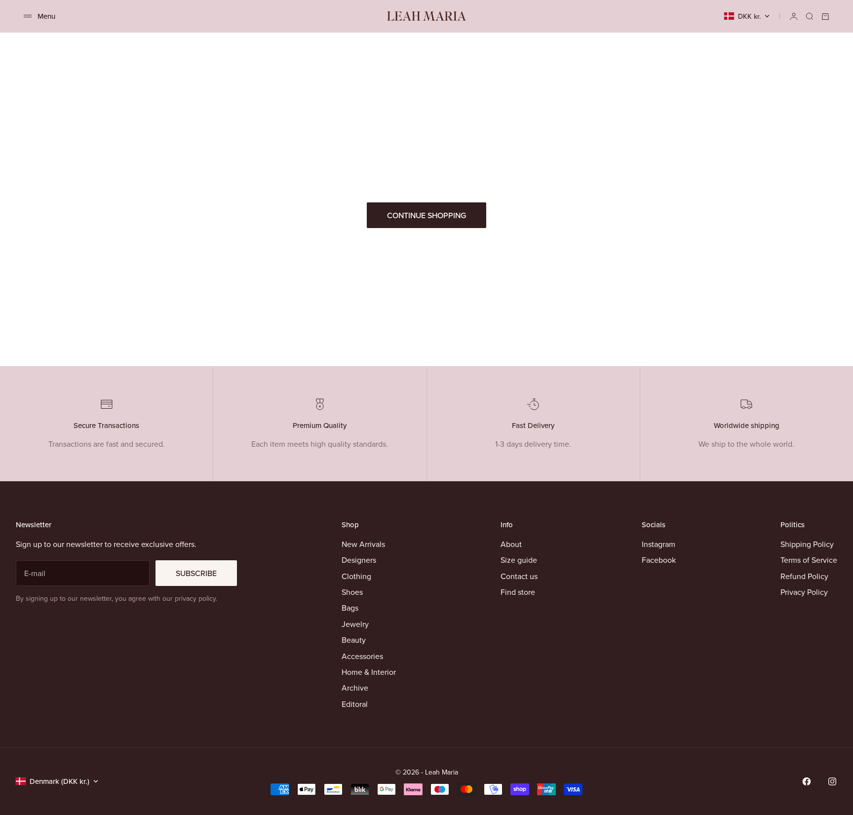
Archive (355, 687)
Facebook (659, 559)
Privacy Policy (804, 591)
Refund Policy (804, 576)
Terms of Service (808, 559)
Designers (359, 559)
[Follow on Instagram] (832, 781)
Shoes (352, 591)
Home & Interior (369, 671)
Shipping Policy (807, 544)
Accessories (362, 656)
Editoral (355, 704)
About (511, 544)
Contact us (519, 576)
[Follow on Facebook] (807, 781)
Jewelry (355, 624)
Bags (350, 607)
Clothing (356, 576)
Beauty (354, 639)
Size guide (519, 559)
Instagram (658, 544)
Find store (518, 591)
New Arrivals (363, 544)
